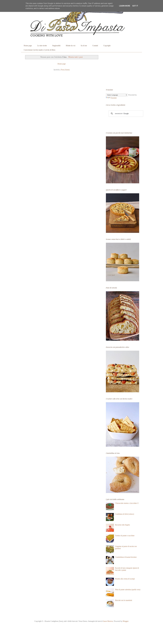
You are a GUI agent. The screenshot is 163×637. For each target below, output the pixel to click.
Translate (113, 98)
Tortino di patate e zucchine (124, 536)
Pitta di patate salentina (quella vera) (127, 589)
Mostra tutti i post (75, 57)
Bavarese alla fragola (122, 525)
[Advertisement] (122, 69)
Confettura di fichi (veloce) (124, 514)
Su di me (84, 46)
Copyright (106, 46)
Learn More (124, 6)
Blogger (125, 621)
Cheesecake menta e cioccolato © (127, 503)
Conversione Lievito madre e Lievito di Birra (39, 50)
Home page (28, 46)
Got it (135, 6)
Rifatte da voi (70, 46)
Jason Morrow (108, 621)
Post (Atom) (65, 70)
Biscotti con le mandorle (123, 600)
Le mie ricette (42, 46)
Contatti (95, 46)
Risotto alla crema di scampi (125, 579)
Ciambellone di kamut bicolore (126, 557)
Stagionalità (56, 46)
